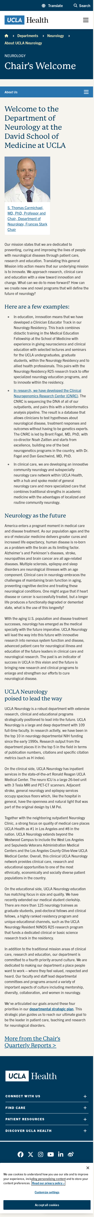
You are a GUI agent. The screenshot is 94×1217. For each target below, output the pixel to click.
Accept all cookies (47, 1205)
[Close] (88, 1168)
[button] (52, 5)
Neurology (55, 35)
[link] (20, 1154)
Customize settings (47, 1192)
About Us (11, 92)
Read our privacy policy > (48, 1183)
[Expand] (85, 1096)
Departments (27, 35)
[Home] (6, 35)
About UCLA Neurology (23, 43)
